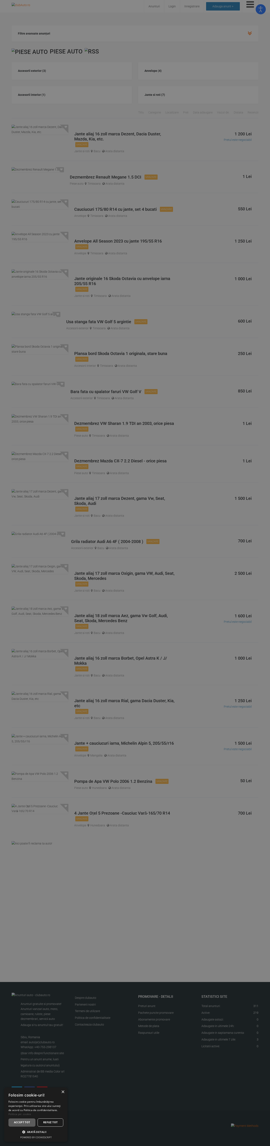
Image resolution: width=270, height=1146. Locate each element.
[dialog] (36, 1114)
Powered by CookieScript (36, 1137)
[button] (35, 1132)
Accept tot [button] (22, 1122)
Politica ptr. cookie (19, 1114)
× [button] (62, 1092)
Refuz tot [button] (50, 1122)
